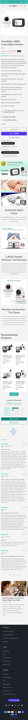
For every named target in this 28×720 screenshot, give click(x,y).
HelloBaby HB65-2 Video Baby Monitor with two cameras (20, 382)
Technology (6, 651)
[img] (4, 444)
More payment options (14, 137)
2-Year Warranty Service (9, 156)
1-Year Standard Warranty (10, 152)
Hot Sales (5, 641)
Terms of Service (7, 687)
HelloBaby (16, 717)
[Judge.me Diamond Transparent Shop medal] (13, 431)
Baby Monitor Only (8, 143)
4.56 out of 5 (18, 403)
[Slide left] (10, 38)
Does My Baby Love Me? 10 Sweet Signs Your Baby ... (13, 599)
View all (14, 394)
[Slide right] (17, 38)
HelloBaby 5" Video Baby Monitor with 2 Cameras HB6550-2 (20, 357)
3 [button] (14, 575)
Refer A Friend (7, 658)
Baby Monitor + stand (9, 146)
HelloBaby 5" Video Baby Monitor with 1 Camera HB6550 (7, 356)
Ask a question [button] (14, 422)
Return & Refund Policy (9, 694)
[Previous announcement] (2, 2)
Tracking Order (7, 677)
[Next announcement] (25, 2)
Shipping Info (6, 684)
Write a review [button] (14, 419)
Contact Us (6, 674)
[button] (3, 5)
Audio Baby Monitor (8, 635)
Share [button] (4, 124)
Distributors (6, 664)
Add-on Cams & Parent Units (10, 638)
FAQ (4, 680)
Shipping (3, 53)
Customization (7, 661)
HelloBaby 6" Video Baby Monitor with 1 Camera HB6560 (7, 382)
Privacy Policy (6, 691)
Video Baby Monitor (8, 631)
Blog (4, 654)
